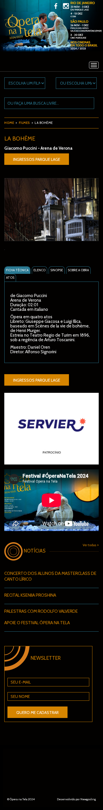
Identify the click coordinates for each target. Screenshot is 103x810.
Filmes (24, 123)
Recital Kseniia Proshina (30, 595)
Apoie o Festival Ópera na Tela (37, 622)
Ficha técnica (17, 270)
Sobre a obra (78, 270)
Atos (10, 278)
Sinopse (56, 270)
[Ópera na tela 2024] (22, 31)
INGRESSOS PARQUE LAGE (36, 159)
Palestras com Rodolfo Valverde (41, 611)
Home (9, 123)
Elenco (39, 270)
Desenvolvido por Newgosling (76, 799)
